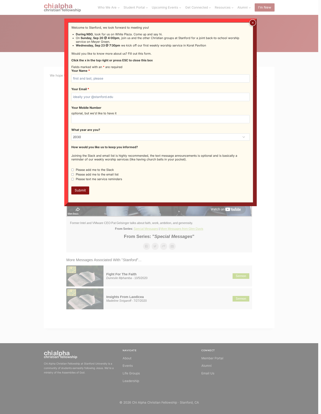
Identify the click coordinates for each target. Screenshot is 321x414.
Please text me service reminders (99, 179)
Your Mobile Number (86, 107)
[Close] (252, 22)
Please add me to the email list (97, 174)
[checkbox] (72, 170)
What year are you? (85, 130)
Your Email (80, 89)
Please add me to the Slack (95, 170)
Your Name (80, 71)
